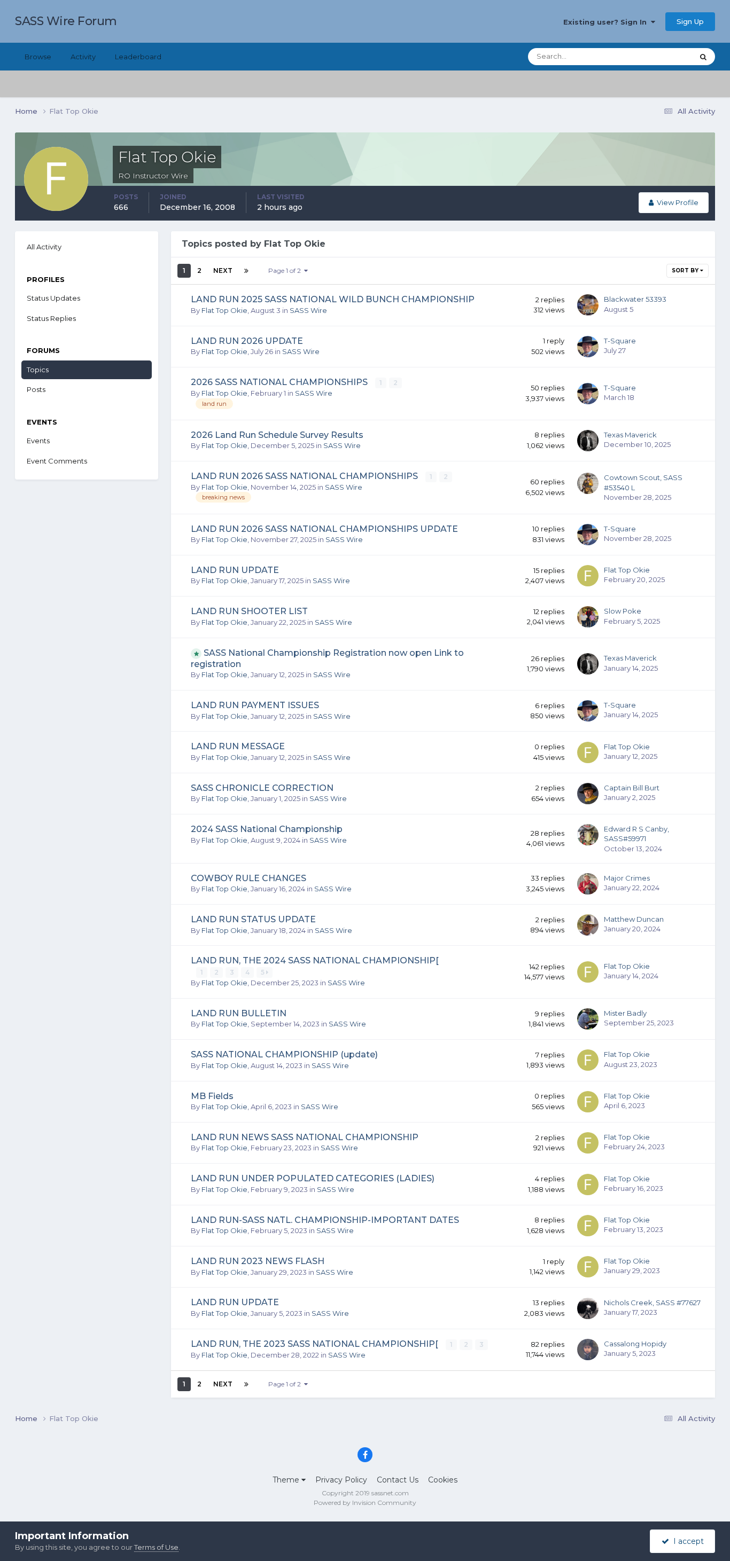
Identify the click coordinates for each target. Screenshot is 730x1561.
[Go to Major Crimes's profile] (588, 884)
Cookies (442, 1480)
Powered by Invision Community (365, 1503)
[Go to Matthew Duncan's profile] (588, 925)
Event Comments (57, 461)
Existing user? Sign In (607, 22)
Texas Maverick (630, 434)
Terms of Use (156, 1547)
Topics (38, 369)
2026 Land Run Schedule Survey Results (277, 435)
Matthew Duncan (634, 919)
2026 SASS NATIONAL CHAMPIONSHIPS (280, 382)
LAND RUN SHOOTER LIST (249, 611)
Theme (287, 1480)
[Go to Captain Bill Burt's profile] (588, 793)
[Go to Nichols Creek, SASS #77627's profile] (588, 1308)
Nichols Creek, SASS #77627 (652, 1302)
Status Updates (654, 56)
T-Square (620, 340)
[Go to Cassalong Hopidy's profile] (588, 1349)
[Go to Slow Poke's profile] (588, 616)
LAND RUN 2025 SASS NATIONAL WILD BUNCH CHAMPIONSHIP (333, 299)
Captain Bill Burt (631, 787)
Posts (36, 389)
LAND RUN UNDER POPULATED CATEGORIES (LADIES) (312, 1178)
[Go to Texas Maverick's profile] (588, 440)
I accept (686, 1541)
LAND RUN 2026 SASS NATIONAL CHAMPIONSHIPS (305, 476)
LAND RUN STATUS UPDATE (253, 919)
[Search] (703, 56)
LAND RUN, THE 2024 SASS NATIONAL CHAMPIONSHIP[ (315, 960)
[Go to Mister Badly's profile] (588, 1019)
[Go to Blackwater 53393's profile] (588, 305)
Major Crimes (627, 878)
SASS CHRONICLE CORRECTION (262, 788)
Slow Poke (622, 611)
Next (222, 270)
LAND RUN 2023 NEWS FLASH (257, 1261)
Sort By (686, 270)
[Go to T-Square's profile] (588, 346)
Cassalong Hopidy (635, 1343)
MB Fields (212, 1096)
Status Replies (51, 318)
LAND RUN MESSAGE (238, 746)
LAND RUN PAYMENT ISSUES (255, 705)
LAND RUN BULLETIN (238, 1013)
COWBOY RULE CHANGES (248, 878)
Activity (83, 56)
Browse (38, 56)
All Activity (44, 246)
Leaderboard (138, 56)
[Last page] (246, 271)
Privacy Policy (341, 1480)
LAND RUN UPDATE (235, 570)
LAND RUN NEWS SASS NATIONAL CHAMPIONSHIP (304, 1137)
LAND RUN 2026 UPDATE (247, 341)
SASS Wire (308, 310)
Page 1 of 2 (286, 270)
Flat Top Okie (224, 310)
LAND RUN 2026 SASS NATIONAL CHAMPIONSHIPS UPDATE (324, 529)
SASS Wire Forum (66, 21)
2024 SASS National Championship (267, 829)
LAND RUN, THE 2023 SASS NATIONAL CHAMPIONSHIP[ (315, 1344)
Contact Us (397, 1480)
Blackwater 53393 (635, 299)
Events (38, 440)
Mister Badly (625, 1013)
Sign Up (690, 21)
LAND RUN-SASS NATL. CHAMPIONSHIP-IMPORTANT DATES (325, 1220)
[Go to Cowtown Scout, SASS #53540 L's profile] (588, 483)
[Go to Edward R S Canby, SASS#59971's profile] (588, 834)
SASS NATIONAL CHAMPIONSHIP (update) (284, 1054)
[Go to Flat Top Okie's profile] (588, 575)
